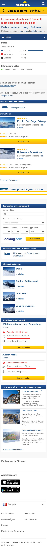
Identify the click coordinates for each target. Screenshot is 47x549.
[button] (12, 239)
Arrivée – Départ (9, 210)
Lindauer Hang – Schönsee (24, 10)
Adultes (6, 228)
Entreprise (29, 513)
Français (12, 504)
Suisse (5, 327)
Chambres (24, 228)
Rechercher (35, 239)
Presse (4, 525)
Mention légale (8, 519)
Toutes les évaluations (9, 180)
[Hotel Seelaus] (8, 416)
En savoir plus (7, 86)
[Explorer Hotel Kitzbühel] (8, 436)
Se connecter (31, 519)
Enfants (14, 228)
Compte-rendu (23, 347)
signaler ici (7, 96)
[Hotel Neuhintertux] (8, 397)
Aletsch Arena (10, 355)
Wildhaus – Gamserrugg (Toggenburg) (22, 324)
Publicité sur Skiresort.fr (12, 531)
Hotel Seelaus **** (29, 411)
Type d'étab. (34, 228)
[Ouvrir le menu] (4, 3)
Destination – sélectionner (13, 219)
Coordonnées (7, 513)
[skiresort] (23, 3)
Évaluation (22, 141)
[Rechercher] (43, 3)
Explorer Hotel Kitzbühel (32, 430)
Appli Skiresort (9, 475)
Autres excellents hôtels (12, 450)
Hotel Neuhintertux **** (32, 391)
